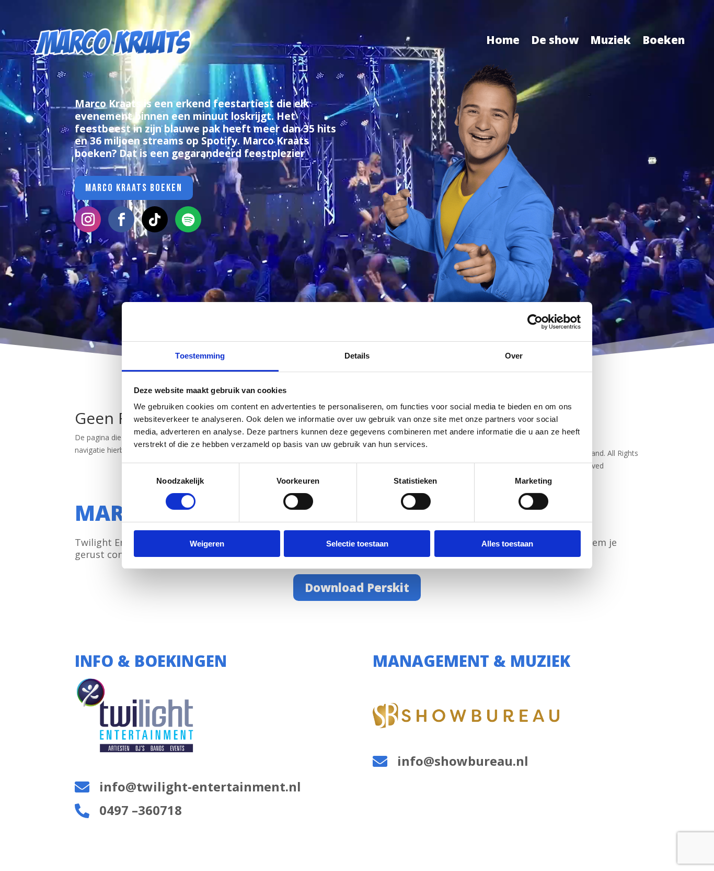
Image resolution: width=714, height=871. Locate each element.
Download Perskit (357, 587)
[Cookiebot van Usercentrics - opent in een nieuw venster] (535, 321)
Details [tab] (357, 355)
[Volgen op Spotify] (188, 219)
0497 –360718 (140, 810)
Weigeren (207, 543)
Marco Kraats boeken (133, 188)
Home (503, 41)
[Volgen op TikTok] (155, 219)
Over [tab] (514, 355)
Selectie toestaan (357, 543)
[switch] (298, 501)
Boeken (663, 41)
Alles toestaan (507, 543)
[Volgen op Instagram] (88, 219)
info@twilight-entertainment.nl (200, 786)
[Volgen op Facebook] (121, 219)
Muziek (610, 41)
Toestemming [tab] (200, 355)
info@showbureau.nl (462, 760)
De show (555, 41)
